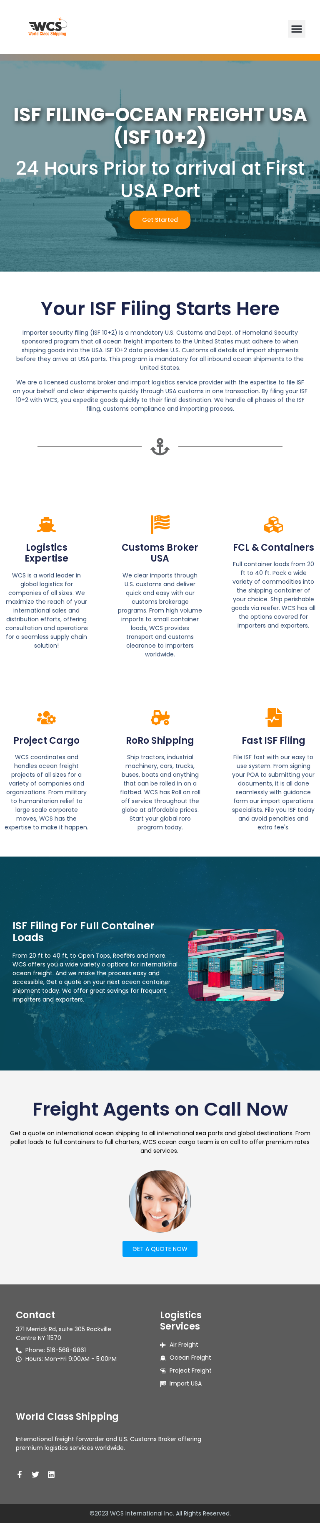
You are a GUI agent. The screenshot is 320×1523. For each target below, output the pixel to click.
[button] (296, 29)
